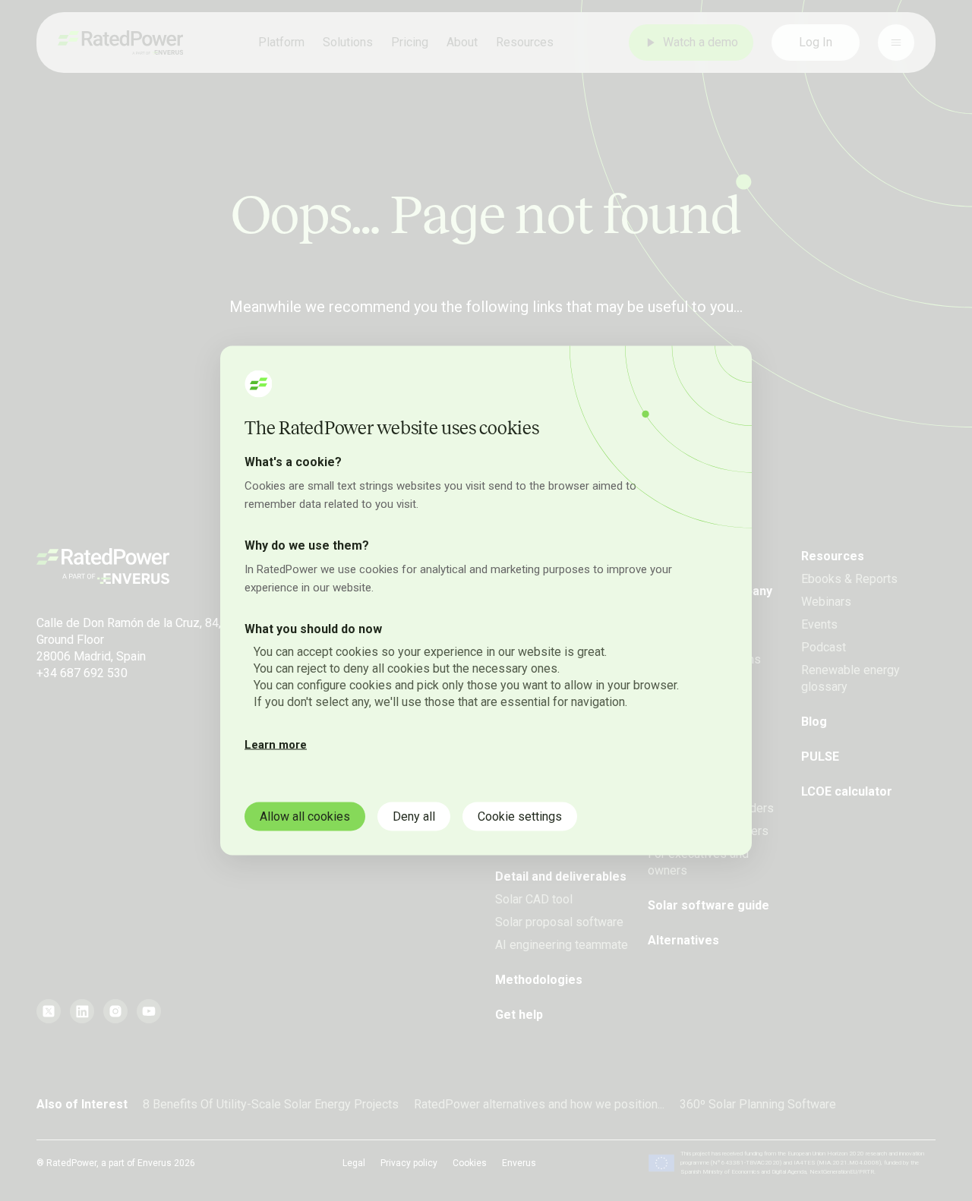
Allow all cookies (305, 816)
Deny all (414, 816)
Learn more (276, 745)
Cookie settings (520, 816)
